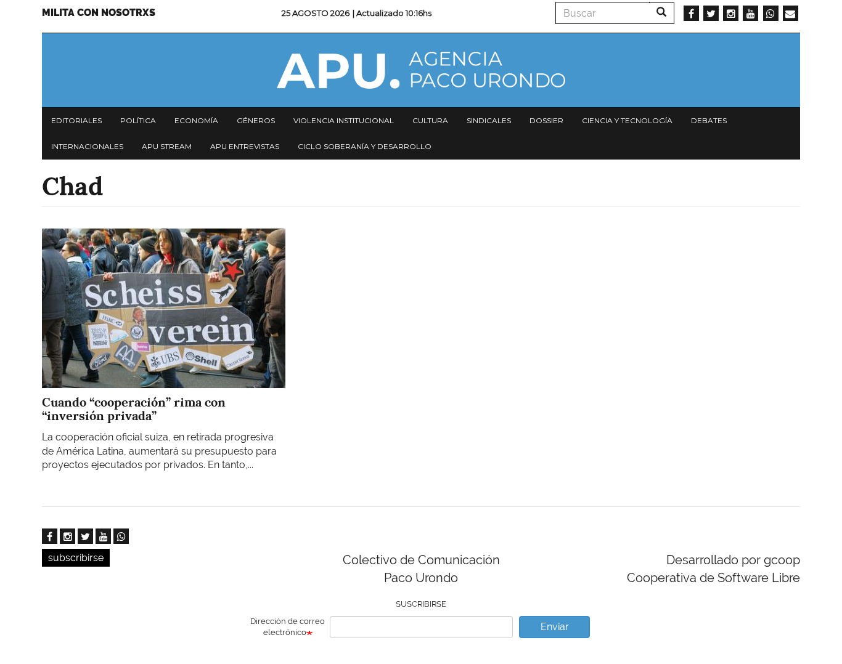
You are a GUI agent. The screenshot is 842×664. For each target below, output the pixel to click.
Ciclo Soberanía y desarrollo (364, 146)
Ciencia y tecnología (627, 120)
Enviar (555, 627)
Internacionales (87, 146)
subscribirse (76, 558)
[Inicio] (421, 70)
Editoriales (76, 120)
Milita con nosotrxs (98, 12)
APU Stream (167, 146)
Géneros (256, 120)
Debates (709, 120)
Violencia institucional (343, 120)
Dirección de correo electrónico (287, 627)
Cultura (430, 120)
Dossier (546, 120)
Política (138, 120)
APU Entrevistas (244, 146)
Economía (196, 120)
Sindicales (489, 120)
